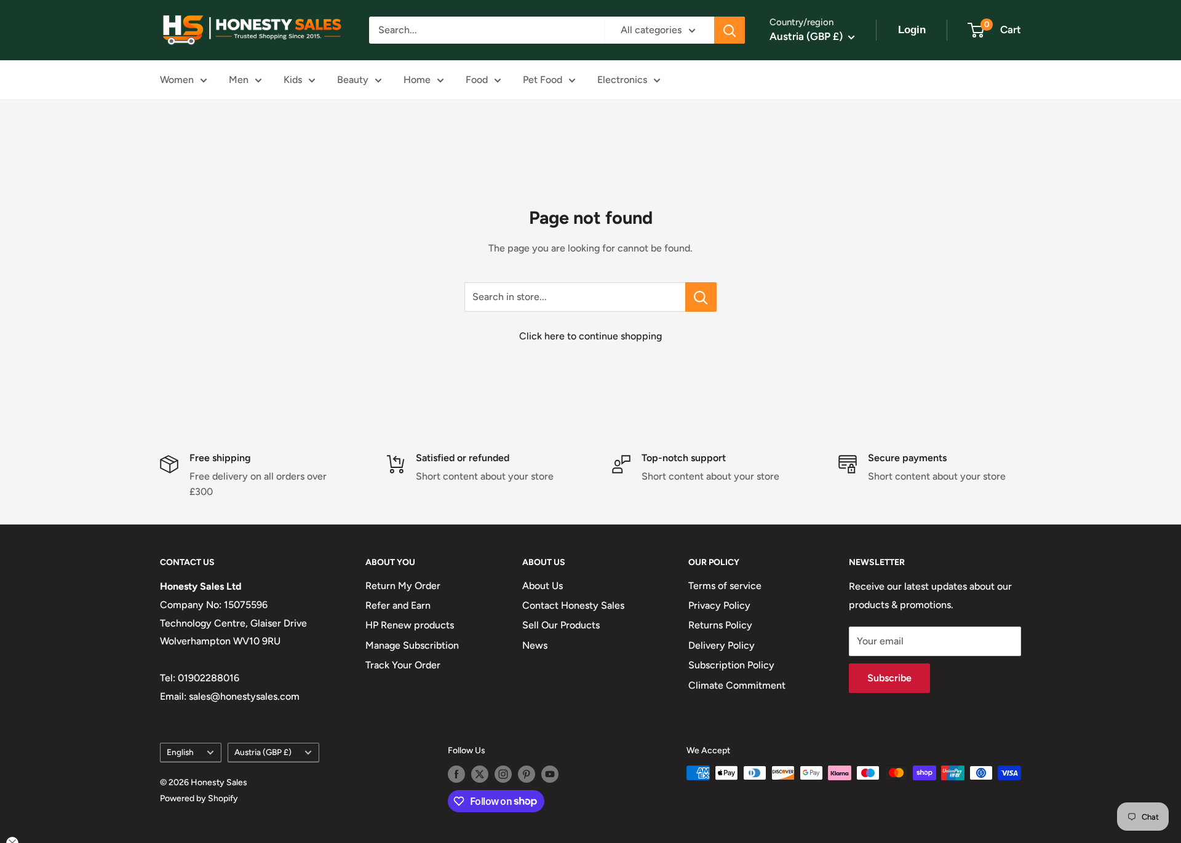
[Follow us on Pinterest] (526, 774)
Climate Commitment (736, 685)
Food (477, 79)
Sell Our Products (561, 625)
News (534, 645)
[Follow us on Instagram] (503, 774)
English (180, 752)
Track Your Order (402, 665)
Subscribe (889, 678)
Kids (293, 79)
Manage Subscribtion (412, 645)
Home (417, 79)
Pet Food (542, 79)
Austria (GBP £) (263, 752)
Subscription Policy (731, 665)
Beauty (352, 79)
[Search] (729, 30)
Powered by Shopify (199, 798)
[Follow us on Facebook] (456, 774)
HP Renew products (409, 625)
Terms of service (724, 586)
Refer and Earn (398, 605)
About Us (542, 586)
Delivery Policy (721, 645)
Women (177, 79)
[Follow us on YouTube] (550, 774)
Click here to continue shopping (590, 336)
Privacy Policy (719, 605)
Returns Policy (720, 625)
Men (239, 79)
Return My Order (402, 586)
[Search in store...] (701, 297)
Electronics (622, 79)
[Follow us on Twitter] (479, 774)
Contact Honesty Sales (573, 605)
